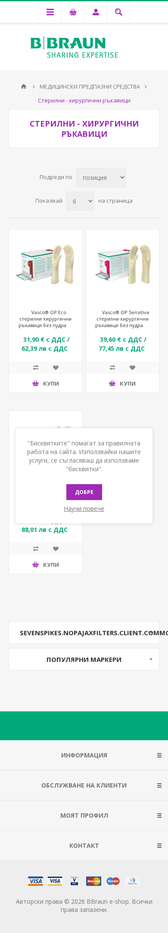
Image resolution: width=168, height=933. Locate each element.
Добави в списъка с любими (55, 367)
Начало (23, 86)
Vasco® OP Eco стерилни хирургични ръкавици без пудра (45, 318)
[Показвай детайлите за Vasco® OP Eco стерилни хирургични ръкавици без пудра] (45, 266)
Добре (84, 492)
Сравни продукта (35, 367)
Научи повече (84, 508)
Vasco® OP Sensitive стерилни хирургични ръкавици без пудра (122, 318)
